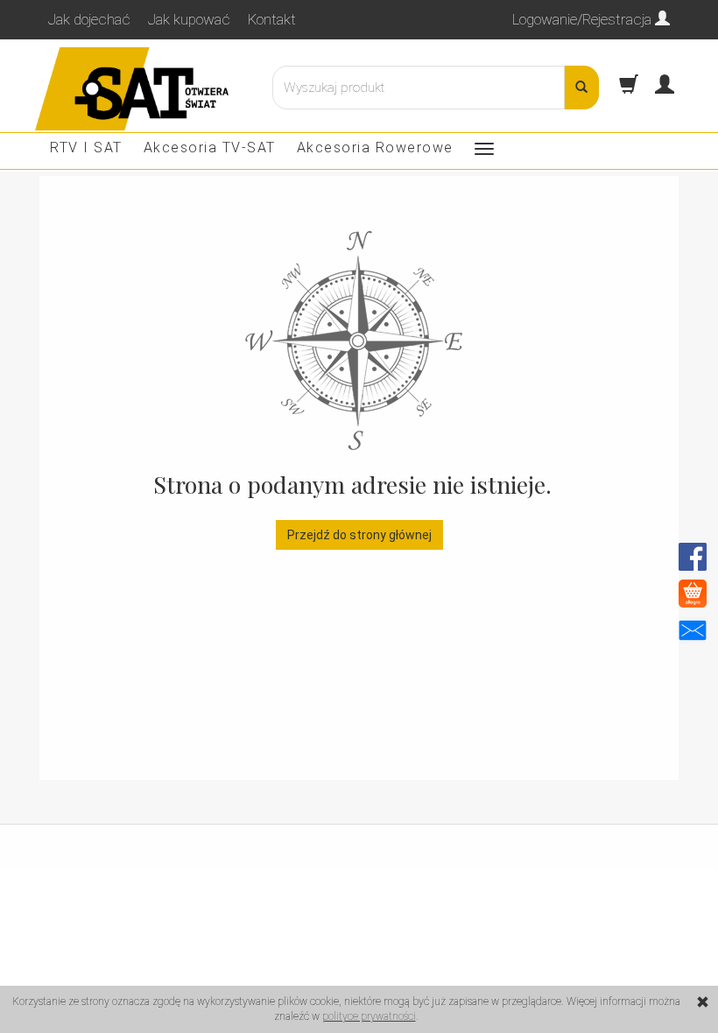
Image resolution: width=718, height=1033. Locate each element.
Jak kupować (189, 19)
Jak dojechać (89, 19)
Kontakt (272, 19)
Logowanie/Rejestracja (583, 19)
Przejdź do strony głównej (359, 535)
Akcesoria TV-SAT (210, 147)
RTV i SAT (86, 147)
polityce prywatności (369, 1016)
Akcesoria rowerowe (375, 147)
